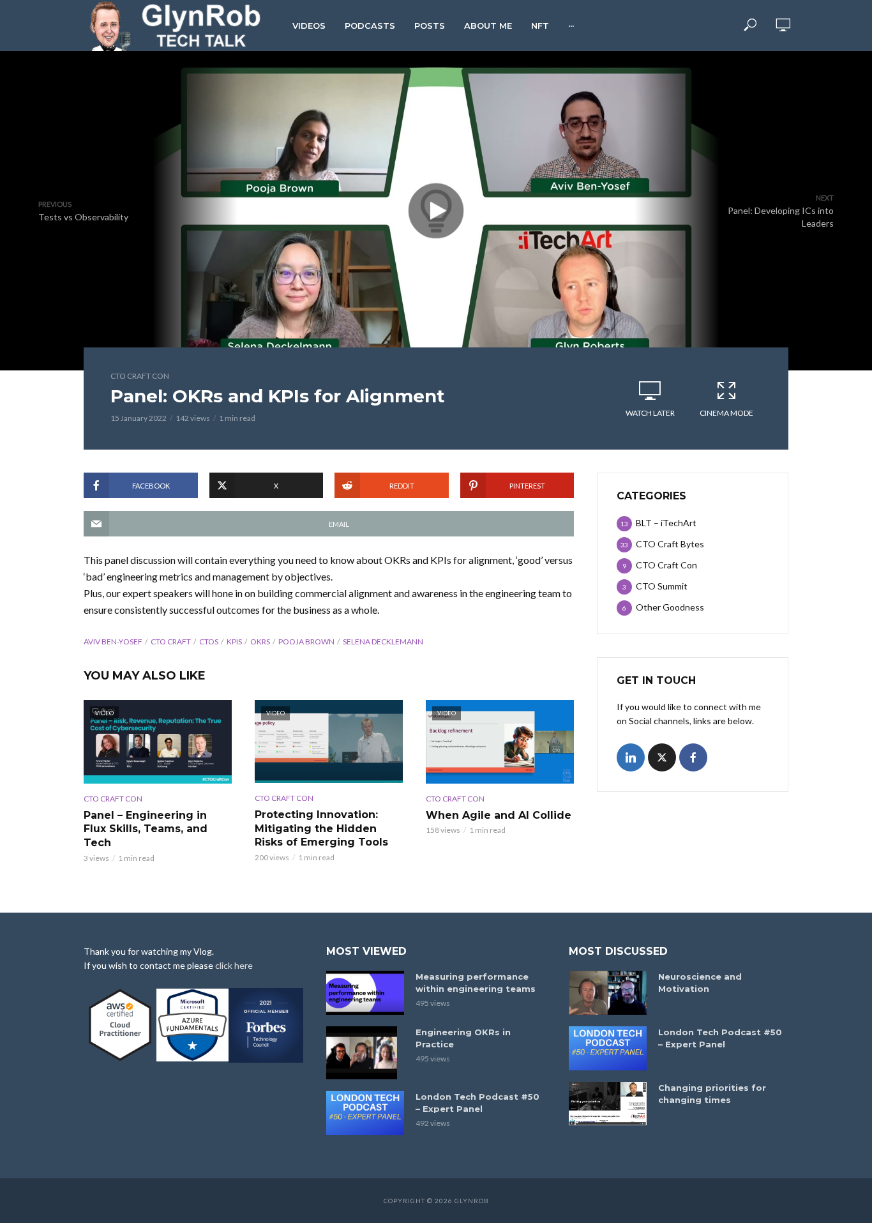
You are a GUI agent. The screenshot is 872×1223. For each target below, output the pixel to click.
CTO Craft (171, 641)
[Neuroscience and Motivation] (608, 993)
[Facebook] (693, 757)
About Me (488, 25)
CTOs (208, 641)
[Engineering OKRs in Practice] (365, 1052)
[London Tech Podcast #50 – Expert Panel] (365, 1113)
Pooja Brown (306, 641)
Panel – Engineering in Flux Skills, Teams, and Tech (145, 829)
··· (571, 25)
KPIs (234, 641)
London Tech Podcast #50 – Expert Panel (477, 1102)
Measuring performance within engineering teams (476, 982)
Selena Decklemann (383, 641)
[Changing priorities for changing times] (608, 1103)
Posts (429, 25)
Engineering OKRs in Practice (463, 1038)
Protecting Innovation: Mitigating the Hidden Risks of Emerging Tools (321, 828)
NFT (540, 25)
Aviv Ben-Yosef (113, 641)
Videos (309, 25)
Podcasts (370, 25)
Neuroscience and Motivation (700, 982)
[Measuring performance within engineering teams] (365, 993)
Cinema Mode (726, 413)
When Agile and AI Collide (498, 815)
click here (234, 965)
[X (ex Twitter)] (662, 757)
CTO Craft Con (139, 376)
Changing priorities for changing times (712, 1093)
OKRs (260, 641)
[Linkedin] (631, 757)
